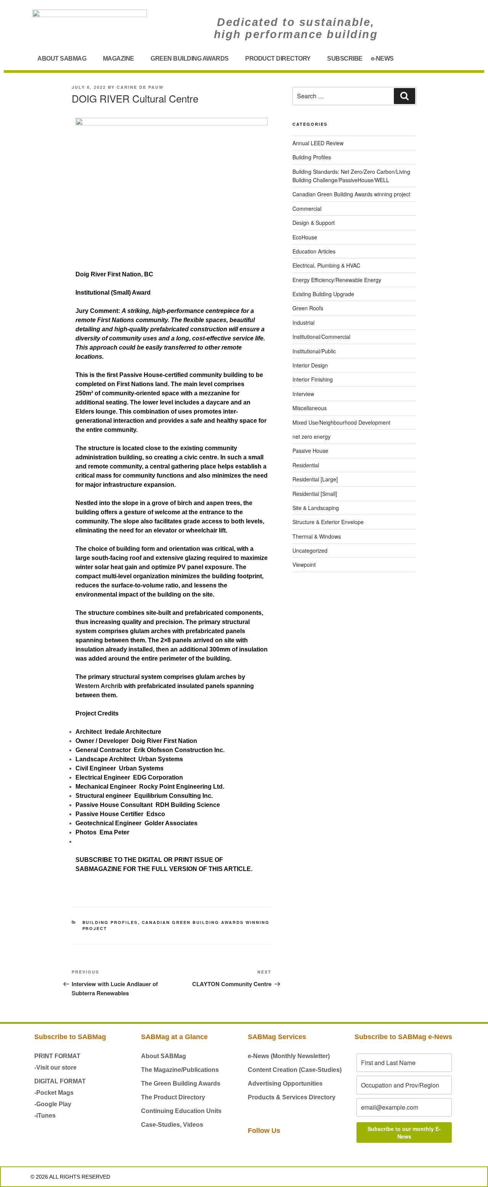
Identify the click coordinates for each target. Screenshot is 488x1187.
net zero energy (311, 436)
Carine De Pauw (140, 87)
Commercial (306, 208)
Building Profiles (110, 922)
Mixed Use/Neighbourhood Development (341, 422)
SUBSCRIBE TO (98, 860)
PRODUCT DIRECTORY (278, 58)
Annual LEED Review (318, 143)
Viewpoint (304, 564)
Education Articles (314, 251)
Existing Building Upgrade (323, 294)
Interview (303, 394)
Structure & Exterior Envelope (328, 522)
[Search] (404, 96)
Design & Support (313, 222)
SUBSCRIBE (345, 58)
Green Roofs (307, 308)
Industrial (303, 322)
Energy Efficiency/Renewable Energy (336, 280)
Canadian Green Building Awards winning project (351, 194)
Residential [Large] (315, 479)
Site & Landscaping (315, 508)
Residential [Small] (314, 493)
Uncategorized (309, 550)
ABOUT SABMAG (61, 58)
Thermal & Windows (316, 536)
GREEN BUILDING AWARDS (190, 58)
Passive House (310, 450)
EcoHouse (304, 237)
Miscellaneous (309, 408)
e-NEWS (382, 58)
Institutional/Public (314, 351)
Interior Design (310, 365)
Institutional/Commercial (321, 336)
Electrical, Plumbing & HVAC (326, 265)
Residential (305, 465)
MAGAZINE (118, 58)
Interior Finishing (312, 379)
